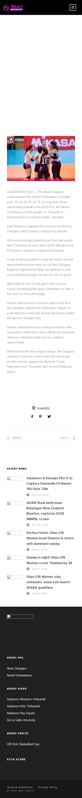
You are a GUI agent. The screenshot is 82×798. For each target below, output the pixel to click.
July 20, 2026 (40, 495)
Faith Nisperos (28, 99)
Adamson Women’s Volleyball (26, 699)
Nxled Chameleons (19, 675)
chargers (54, 95)
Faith (11, 99)
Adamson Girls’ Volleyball (23, 706)
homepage (31, 103)
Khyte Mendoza (22, 91)
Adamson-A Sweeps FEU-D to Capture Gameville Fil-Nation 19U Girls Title (49, 483)
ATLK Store (16, 759)
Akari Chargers (55, 91)
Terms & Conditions (20, 787)
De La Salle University (21, 720)
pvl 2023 (54, 103)
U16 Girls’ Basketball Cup (23, 744)
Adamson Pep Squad (21, 713)
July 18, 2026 (39, 525)
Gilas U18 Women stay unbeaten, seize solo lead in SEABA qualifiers (48, 582)
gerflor (46, 99)
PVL (43, 103)
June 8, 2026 (39, 549)
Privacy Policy (48, 787)
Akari (16, 95)
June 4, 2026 (39, 569)
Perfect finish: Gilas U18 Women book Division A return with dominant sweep (50, 538)
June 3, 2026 (39, 593)
